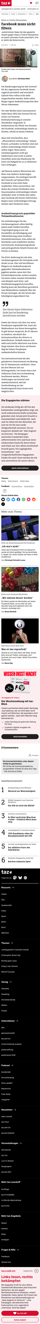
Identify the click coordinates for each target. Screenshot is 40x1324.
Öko (3, 900)
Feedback (5, 1256)
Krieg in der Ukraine (9, 966)
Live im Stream (7, 1161)
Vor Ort (4, 1155)
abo (3, 1028)
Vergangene (6, 1166)
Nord (3, 927)
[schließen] (36, 1271)
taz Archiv (5, 1206)
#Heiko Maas (24, 481)
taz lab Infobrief (7, 1133)
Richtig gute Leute (9, 961)
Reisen (4, 1223)
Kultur (3, 911)
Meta (30, 14)
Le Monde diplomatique (11, 1200)
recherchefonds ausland (11, 1044)
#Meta (3, 481)
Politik (13, 14)
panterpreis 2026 (8, 1055)
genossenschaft (8, 1033)
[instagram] (25, 879)
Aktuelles (5, 989)
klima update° (7, 1083)
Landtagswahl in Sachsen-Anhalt (15, 950)
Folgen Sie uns (6, 878)
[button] (37, 3)
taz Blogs (5, 1189)
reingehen (5, 1100)
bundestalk (6, 1072)
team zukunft (6, 1116)
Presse (4, 1011)
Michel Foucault (8, 972)
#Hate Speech (13, 481)
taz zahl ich (5, 1039)
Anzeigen (5, 1240)
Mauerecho (6, 1089)
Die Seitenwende (8, 1000)
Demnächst (6, 1150)
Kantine (4, 1229)
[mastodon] (15, 879)
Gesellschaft (6, 905)
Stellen (4, 1005)
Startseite (4, 14)
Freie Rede (5, 1094)
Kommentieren (17, 486)
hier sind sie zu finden (13, 771)
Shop (3, 1234)
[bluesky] (20, 879)
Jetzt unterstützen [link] (20, 468)
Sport (3, 916)
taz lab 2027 (6, 1172)
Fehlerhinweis (29, 486)
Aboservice (6, 1262)
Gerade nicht (28, 1271)
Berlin (3, 922)
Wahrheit (5, 933)
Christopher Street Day (10, 955)
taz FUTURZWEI (7, 1195)
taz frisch (5, 1122)
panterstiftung (7, 1050)
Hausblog (5, 994)
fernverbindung (7, 1078)
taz (6, 872)
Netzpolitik (21, 14)
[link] (14, 9)
